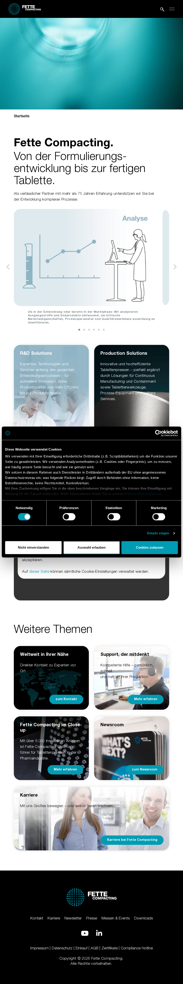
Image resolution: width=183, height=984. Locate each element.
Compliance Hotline (137, 948)
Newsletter (73, 918)
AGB (94, 948)
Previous (8, 267)
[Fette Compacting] (24, 8)
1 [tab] (79, 330)
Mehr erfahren (145, 699)
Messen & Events (116, 918)
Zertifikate (110, 948)
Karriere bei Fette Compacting (132, 840)
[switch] (69, 516)
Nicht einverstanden (33, 547)
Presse (91, 918)
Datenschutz (62, 948)
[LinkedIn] (99, 933)
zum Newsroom (144, 769)
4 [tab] (94, 330)
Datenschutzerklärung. (144, 494)
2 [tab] (84, 330)
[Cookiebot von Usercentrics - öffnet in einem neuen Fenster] (158, 433)
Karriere (54, 918)
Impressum (39, 948)
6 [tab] (104, 330)
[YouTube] (85, 933)
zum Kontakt (66, 699)
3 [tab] (89, 330)
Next (175, 267)
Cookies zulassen (149, 547)
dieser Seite (39, 571)
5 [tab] (99, 330)
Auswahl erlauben (91, 547)
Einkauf (81, 948)
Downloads (143, 918)
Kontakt (36, 918)
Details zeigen (158, 533)
